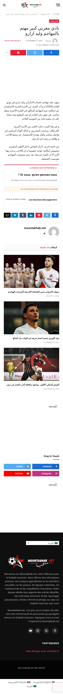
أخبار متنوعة (45, 14)
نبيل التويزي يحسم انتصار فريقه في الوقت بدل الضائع (36, 338)
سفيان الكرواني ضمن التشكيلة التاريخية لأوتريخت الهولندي (33, 292)
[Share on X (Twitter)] (35, 52)
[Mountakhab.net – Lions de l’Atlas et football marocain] (31, 5)
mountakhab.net (13, 41)
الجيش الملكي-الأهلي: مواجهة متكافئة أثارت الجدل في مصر (32, 384)
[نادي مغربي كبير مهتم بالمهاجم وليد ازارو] (31, 77)
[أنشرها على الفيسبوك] (51, 52)
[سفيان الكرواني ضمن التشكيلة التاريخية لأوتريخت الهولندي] (31, 271)
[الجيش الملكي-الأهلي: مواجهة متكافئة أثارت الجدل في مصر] (31, 364)
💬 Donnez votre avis (49, 45)
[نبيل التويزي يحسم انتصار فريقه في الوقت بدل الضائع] (31, 317)
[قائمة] (58, 5)
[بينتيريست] (18, 52)
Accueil (56, 14)
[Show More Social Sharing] (7, 52)
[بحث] (4, 5)
